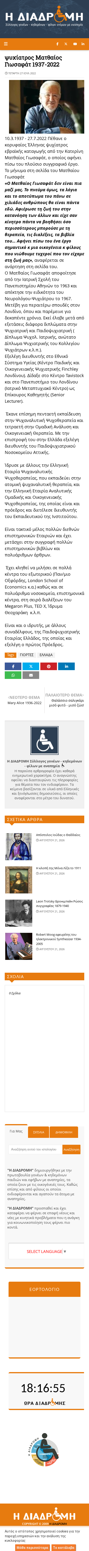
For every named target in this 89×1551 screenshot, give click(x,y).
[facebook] (57, 44)
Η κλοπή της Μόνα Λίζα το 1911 (58, 868)
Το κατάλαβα (63, 1548)
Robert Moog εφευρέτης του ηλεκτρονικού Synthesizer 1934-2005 (58, 939)
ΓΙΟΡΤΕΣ (27, 655)
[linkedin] (83, 44)
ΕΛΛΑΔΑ (46, 655)
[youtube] (75, 44)
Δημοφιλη (64, 1132)
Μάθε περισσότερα (32, 1548)
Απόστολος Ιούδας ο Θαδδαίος (58, 835)
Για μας (16, 1131)
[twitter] (66, 44)
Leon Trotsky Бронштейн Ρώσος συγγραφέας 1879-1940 (59, 903)
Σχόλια (38, 1132)
